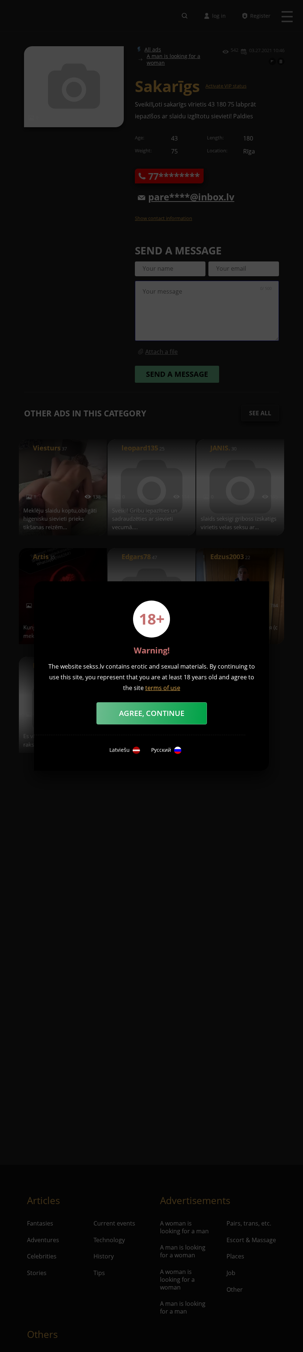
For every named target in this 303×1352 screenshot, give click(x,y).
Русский (161, 750)
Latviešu (119, 750)
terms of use (162, 688)
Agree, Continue (151, 713)
